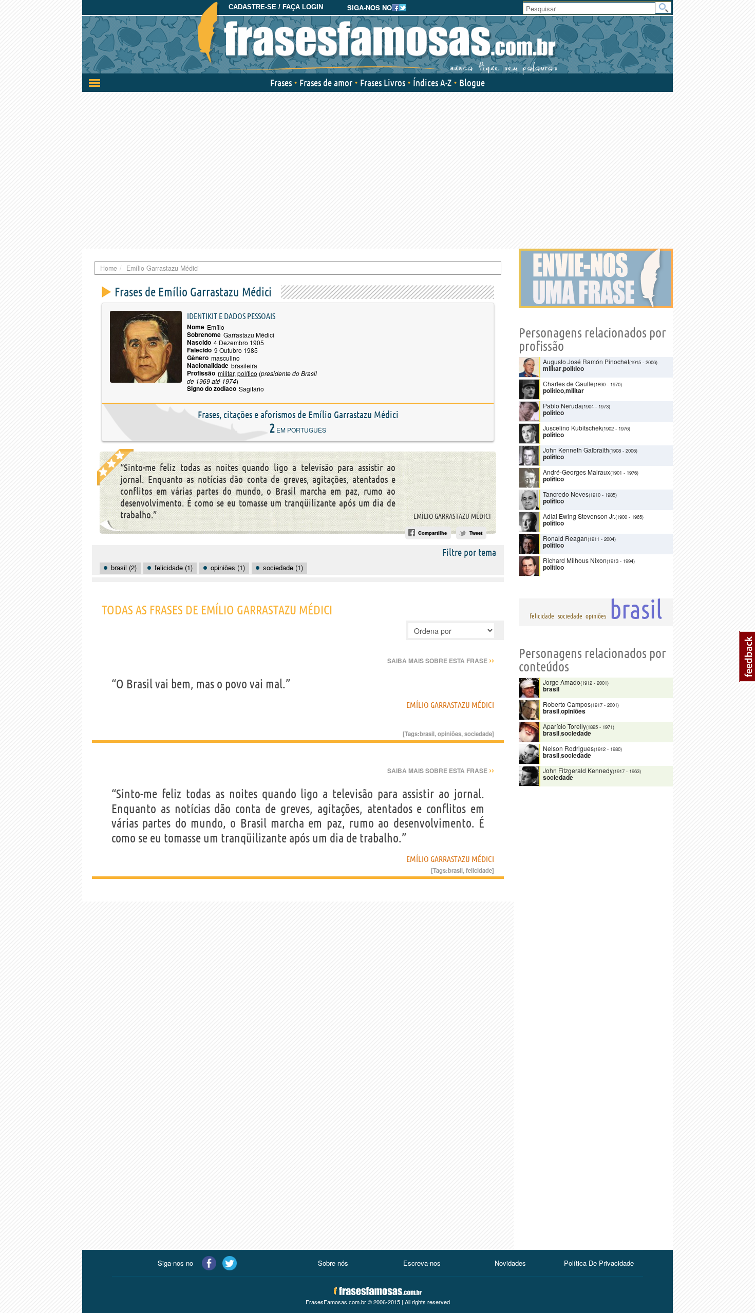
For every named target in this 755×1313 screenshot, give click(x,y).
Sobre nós (333, 1263)
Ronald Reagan (565, 538)
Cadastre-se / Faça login (276, 7)
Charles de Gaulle (568, 383)
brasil (427, 733)
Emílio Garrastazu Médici (452, 516)
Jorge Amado (561, 682)
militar (226, 373)
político (247, 373)
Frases (281, 82)
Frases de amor (325, 82)
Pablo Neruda (562, 405)
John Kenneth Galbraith (576, 449)
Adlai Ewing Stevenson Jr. (579, 516)
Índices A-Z (432, 82)
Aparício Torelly (564, 726)
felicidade (479, 870)
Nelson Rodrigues (568, 748)
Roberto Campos (567, 704)
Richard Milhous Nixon (575, 560)
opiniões (449, 733)
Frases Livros (382, 82)
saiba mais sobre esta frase (440, 660)
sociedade (478, 733)
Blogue (472, 82)
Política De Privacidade (599, 1263)
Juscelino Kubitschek (572, 427)
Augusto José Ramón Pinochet (586, 361)
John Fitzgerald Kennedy (578, 770)
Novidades (510, 1263)
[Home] (377, 39)
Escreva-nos (422, 1263)
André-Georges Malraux (576, 471)
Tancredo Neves (566, 494)
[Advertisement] (377, 169)
